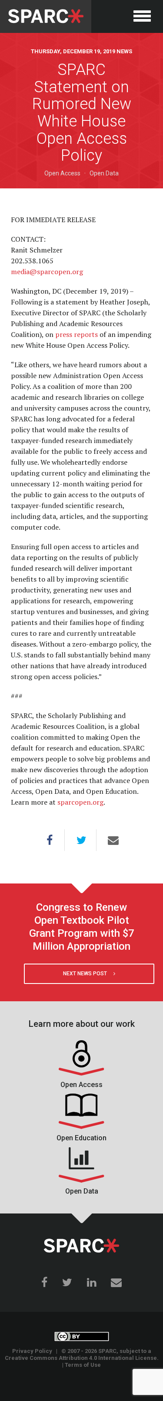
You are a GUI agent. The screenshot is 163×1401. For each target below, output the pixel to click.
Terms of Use (83, 1365)
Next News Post (88, 974)
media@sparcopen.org (47, 271)
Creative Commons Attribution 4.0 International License (81, 1358)
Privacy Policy (32, 1351)
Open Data (104, 173)
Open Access (62, 173)
